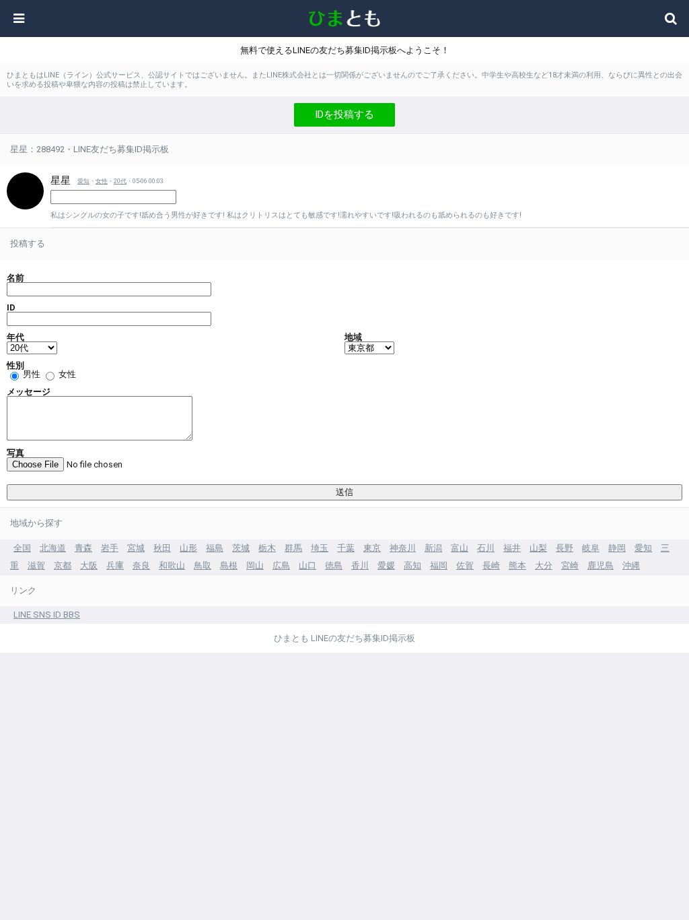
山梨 (538, 548)
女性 (102, 181)
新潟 (433, 548)
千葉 (346, 548)
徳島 (333, 565)
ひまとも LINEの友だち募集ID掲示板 (344, 638)
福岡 (438, 565)
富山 (459, 548)
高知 (412, 565)
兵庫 (115, 565)
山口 (307, 565)
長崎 (491, 565)
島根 (229, 565)
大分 (543, 565)
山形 (188, 548)
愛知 (83, 181)
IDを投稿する (344, 114)
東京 (372, 548)
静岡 (617, 548)
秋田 (162, 548)
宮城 (136, 548)
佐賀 (465, 565)
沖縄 (631, 565)
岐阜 (591, 548)
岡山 (255, 565)
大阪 (89, 565)
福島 (214, 548)
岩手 (109, 548)
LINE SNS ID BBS (46, 615)
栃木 (267, 548)
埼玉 (319, 548)
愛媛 (386, 565)
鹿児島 (600, 565)
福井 (512, 548)
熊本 (517, 565)
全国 (22, 548)
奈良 (141, 565)
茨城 (241, 548)
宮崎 (570, 565)
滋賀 (36, 565)
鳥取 (202, 565)
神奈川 (403, 548)
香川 (360, 565)
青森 (83, 548)
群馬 (293, 548)
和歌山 (172, 565)
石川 (486, 548)
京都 (62, 565)
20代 (120, 181)
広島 (281, 565)
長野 (564, 548)
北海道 (53, 548)
